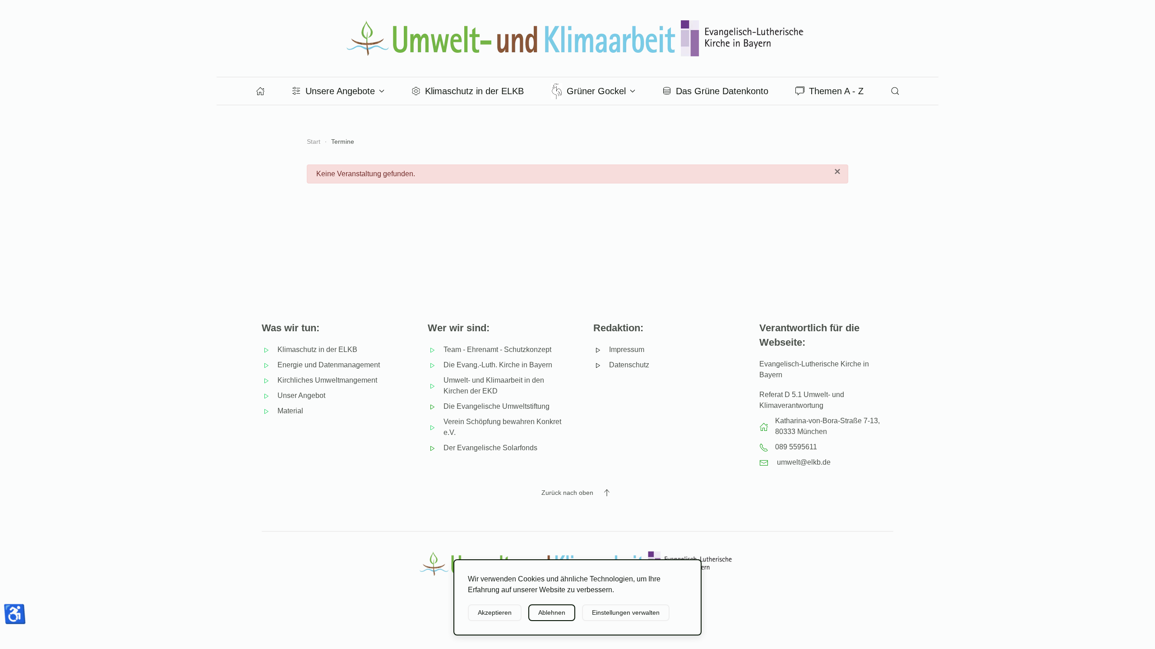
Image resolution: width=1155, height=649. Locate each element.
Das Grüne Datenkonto (722, 91)
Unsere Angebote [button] (340, 91)
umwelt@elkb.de (804, 462)
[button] (895, 91)
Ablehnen (551, 612)
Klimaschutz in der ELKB (474, 91)
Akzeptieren (495, 612)
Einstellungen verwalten (626, 612)
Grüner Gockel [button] (596, 91)
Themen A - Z (836, 91)
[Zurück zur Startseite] (577, 38)
